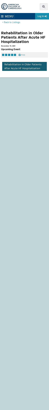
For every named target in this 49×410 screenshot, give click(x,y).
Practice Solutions (9, 248)
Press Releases (25, 386)
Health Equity (7, 148)
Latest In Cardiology (12, 192)
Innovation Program (9, 150)
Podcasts (5, 202)
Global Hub (6, 180)
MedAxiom (8, 320)
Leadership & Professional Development (17, 224)
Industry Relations (8, 158)
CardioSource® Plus (9, 219)
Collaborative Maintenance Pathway (15, 226)
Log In (40, 16)
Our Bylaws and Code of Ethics (13, 155)
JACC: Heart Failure (9, 297)
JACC (3, 275)
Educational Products (10, 256)
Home (21, 117)
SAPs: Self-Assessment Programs (14, 217)
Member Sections (11, 121)
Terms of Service (34, 394)
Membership (33, 117)
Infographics (6, 253)
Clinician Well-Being (9, 241)
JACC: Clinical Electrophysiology (13, 295)
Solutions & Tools (10, 238)
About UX (6, 389)
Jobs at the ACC (7, 153)
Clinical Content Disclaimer (22, 389)
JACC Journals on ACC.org (15, 272)
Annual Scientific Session (11, 234)
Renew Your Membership (11, 170)
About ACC (7, 138)
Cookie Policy (8, 397)
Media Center (8, 383)
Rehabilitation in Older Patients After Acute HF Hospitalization (23, 103)
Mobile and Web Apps (10, 263)
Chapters (5, 177)
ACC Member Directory (10, 182)
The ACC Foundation (9, 143)
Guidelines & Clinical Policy (12, 199)
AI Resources (7, 260)
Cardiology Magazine (10, 197)
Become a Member (9, 168)
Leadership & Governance (12, 141)
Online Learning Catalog (11, 209)
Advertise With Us (22, 383)
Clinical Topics (9, 267)
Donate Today (8, 187)
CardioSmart (10, 316)
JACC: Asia (5, 280)
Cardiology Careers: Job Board (13, 246)
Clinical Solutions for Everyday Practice (16, 251)
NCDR (5, 307)
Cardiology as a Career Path (12, 243)
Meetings (5, 231)
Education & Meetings (13, 206)
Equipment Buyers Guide (11, 258)
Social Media (39, 386)
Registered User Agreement (14, 394)
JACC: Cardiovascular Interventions (14, 290)
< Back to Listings (11, 22)
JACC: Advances (7, 278)
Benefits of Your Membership (13, 173)
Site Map (18, 397)
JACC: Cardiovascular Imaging (12, 287)
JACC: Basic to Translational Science (15, 283)
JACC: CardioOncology (10, 285)
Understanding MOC (9, 229)
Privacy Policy (37, 391)
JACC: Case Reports (9, 292)
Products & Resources (10, 212)
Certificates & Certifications (12, 221)
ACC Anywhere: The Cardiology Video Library (18, 214)
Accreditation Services (15, 311)
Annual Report (25, 391)
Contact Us (9, 324)
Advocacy (5, 146)
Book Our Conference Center (13, 160)
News (4, 195)
